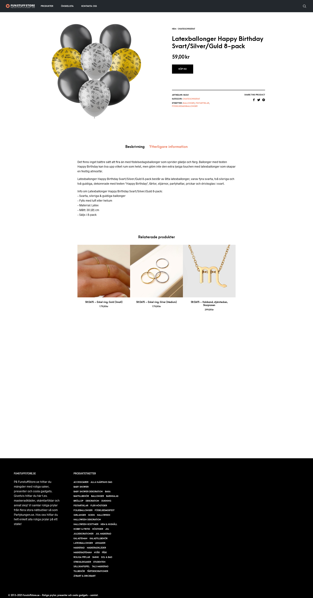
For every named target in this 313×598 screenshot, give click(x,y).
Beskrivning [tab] (135, 147)
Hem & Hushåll (109, 524)
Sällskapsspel (82, 566)
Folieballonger (83, 510)
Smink (95, 557)
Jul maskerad (103, 534)
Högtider (97, 529)
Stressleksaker (82, 562)
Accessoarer (81, 482)
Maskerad (79, 548)
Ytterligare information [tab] (168, 147)
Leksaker (100, 543)
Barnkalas (112, 496)
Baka (108, 491)
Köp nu (183, 69)
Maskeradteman (83, 552)
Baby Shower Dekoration (88, 491)
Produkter (47, 6)
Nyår (97, 552)
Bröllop (78, 501)
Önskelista (67, 6)
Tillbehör (79, 571)
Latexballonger (83, 543)
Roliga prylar (82, 557)
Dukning (106, 501)
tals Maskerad (100, 566)
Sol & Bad (106, 557)
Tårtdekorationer (97, 571)
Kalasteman (80, 538)
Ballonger (189, 103)
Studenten (99, 562)
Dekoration (92, 501)
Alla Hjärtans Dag (101, 482)
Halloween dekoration (87, 519)
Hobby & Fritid (82, 529)
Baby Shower (81, 487)
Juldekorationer (83, 534)
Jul (107, 529)
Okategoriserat (186, 29)
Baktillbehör (81, 496)
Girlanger (80, 515)
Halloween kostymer (86, 524)
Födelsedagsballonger (185, 106)
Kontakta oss (89, 6)
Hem (174, 29)
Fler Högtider (98, 505)
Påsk (104, 552)
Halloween (103, 515)
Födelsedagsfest (104, 510)
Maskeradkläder (96, 548)
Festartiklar (202, 103)
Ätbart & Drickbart (85, 576)
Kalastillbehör (98, 538)
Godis (91, 515)
